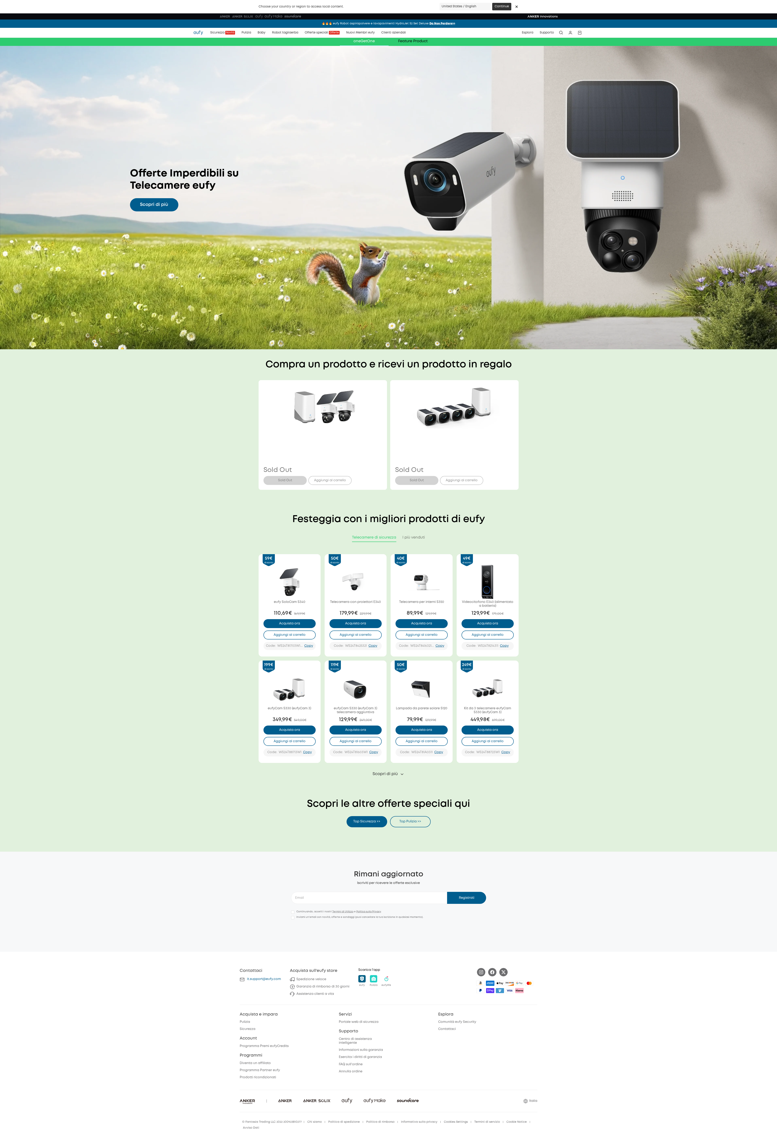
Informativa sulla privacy (419, 1122)
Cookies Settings (456, 1122)
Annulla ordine (350, 1071)
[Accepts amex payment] (490, 983)
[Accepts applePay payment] (499, 983)
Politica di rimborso (380, 1122)
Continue (502, 6)
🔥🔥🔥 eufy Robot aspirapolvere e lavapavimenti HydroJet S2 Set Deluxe (388, 23)
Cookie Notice (516, 1122)
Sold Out (285, 480)
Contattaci (447, 1029)
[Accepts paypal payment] (480, 990)
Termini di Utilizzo (342, 912)
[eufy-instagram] (481, 972)
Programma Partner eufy (260, 1070)
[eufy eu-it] (200, 32)
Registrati (466, 897)
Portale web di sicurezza (358, 1021)
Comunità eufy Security (457, 1021)
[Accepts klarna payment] (519, 990)
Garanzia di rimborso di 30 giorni (322, 986)
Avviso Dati (251, 1128)
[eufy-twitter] (503, 972)
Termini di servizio (487, 1122)
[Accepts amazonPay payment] (480, 983)
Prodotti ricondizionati (258, 1077)
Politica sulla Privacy (368, 912)
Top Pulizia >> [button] (410, 821)
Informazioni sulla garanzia (361, 1049)
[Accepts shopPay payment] (490, 990)
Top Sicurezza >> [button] (366, 821)
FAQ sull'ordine (351, 1064)
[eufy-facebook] (492, 972)
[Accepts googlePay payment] (519, 983)
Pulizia (245, 1021)
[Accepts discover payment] (509, 983)
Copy (308, 645)
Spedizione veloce (311, 979)
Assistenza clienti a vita (315, 993)
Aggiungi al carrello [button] (330, 480)
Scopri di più (154, 205)
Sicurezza (247, 1029)
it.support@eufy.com (264, 979)
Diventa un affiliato (255, 1063)
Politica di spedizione (344, 1122)
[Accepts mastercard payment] (529, 983)
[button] (517, 7)
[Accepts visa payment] (509, 990)
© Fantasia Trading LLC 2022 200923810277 (272, 1122)
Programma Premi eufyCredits (264, 1046)
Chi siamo (314, 1122)
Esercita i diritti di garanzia (360, 1057)
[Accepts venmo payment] (499, 990)
